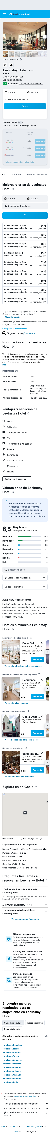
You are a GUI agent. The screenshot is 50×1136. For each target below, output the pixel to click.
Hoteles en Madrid (11, 1048)
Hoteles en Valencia (12, 1063)
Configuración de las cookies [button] (14, 328)
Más (4, 364)
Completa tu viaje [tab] (12, 1029)
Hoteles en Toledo (11, 1056)
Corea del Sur (13, 1126)
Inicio (3, 1126)
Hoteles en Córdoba (12, 1052)
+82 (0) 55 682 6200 (12, 79)
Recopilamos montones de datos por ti (22, 1108)
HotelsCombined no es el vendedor (20, 1103)
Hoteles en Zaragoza (12, 1060)
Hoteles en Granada (12, 1074)
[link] (23, 666)
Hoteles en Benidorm (12, 1067)
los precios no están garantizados (26, 1096)
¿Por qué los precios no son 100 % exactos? (20, 1114)
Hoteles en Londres (12, 1078)
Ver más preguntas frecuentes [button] (25, 919)
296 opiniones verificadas (31, 83)
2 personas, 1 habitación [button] (16, 99)
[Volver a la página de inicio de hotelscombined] (19, 14)
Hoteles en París (10, 1082)
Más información (12, 316)
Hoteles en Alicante (12, 1071)
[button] (4, 14)
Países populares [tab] (35, 1022)
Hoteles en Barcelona (12, 1045)
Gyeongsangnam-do (34, 1126)
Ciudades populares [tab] (13, 1022)
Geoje (16, 1132)
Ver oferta (37, 659)
